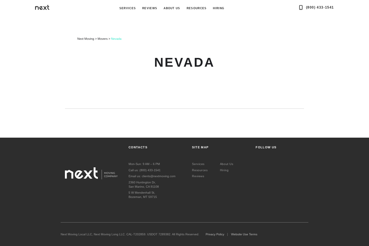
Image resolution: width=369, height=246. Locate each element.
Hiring (218, 8)
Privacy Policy (215, 234)
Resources (197, 8)
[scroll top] (27, 241)
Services (198, 164)
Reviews (149, 8)
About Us (172, 8)
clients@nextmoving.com (159, 176)
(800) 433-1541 (150, 170)
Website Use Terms (244, 234)
